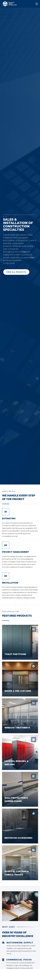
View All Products (16, 272)
